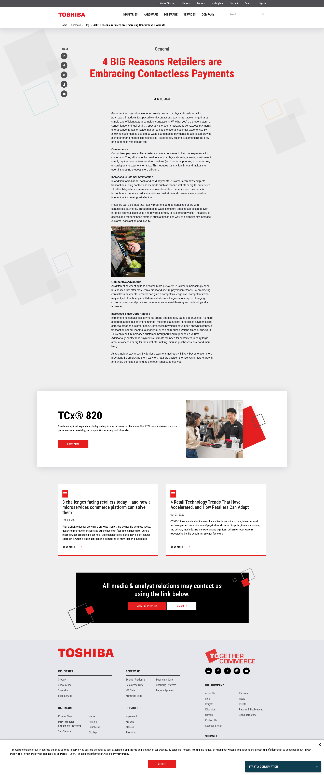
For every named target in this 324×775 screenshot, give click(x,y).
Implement (131, 716)
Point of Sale (65, 716)
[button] (64, 84)
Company (76, 25)
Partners (201, 3)
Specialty (63, 690)
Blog (87, 25)
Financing (131, 732)
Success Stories (214, 725)
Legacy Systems (165, 690)
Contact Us (181, 606)
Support (234, 3)
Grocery (62, 679)
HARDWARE (150, 14)
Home (64, 25)
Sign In (262, 3)
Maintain (130, 727)
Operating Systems (166, 685)
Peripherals (94, 727)
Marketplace (217, 3)
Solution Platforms (135, 679)
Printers (92, 721)
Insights (209, 704)
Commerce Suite (135, 685)
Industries (65, 671)
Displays (92, 732)
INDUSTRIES (130, 14)
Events (242, 704)
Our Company (214, 685)
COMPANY (207, 14)
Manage (130, 721)
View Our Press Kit (147, 606)
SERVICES (189, 14)
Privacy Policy (121, 753)
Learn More (73, 443)
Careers (186, 3)
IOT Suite (131, 690)
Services (132, 708)
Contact (248, 3)
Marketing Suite (134, 695)
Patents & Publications (251, 709)
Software (133, 671)
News (242, 698)
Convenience (65, 685)
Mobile (92, 716)
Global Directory (168, 3)
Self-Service (64, 731)
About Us (210, 693)
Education (210, 709)
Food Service (65, 695)
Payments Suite (164, 679)
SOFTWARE (171, 14)
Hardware (65, 708)
